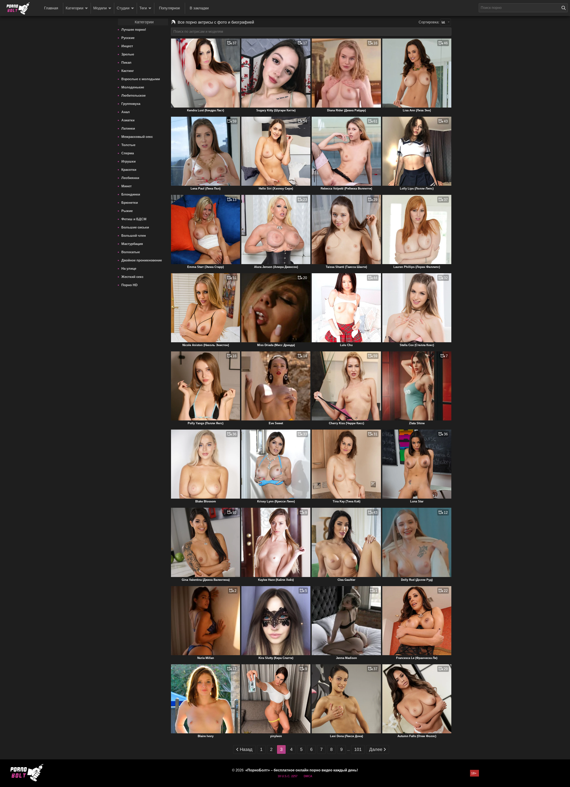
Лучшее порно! (133, 29)
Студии (123, 8)
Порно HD (129, 285)
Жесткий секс (132, 277)
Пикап (126, 62)
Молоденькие (132, 87)
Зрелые (127, 54)
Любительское (133, 95)
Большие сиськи (135, 227)
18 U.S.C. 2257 (287, 776)
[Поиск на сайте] (565, 8)
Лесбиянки (130, 178)
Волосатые (130, 252)
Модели (100, 8)
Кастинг (127, 71)
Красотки (128, 169)
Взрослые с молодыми (140, 79)
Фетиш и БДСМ (134, 219)
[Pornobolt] (18, 8)
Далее (375, 749)
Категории (74, 8)
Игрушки (128, 161)
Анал (125, 112)
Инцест (127, 46)
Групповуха (130, 104)
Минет (126, 186)
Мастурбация (132, 244)
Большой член (133, 235)
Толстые (128, 145)
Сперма (127, 153)
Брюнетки (129, 202)
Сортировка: (429, 22)
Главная (51, 8)
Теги (143, 8)
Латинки (128, 128)
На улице (128, 268)
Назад (246, 749)
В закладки (199, 8)
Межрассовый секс (137, 137)
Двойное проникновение (141, 260)
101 (358, 749)
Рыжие (127, 211)
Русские (127, 38)
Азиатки (127, 120)
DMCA (308, 776)
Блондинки (130, 194)
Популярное (169, 8)
